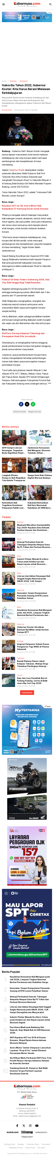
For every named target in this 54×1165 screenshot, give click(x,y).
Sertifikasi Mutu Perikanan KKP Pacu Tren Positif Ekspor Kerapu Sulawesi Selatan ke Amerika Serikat (31, 1061)
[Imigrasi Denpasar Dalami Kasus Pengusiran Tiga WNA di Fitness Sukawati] (8, 646)
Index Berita (27, 693)
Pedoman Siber (33, 1144)
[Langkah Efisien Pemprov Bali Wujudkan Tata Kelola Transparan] (14, 465)
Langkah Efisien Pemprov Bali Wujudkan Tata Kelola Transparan (14, 478)
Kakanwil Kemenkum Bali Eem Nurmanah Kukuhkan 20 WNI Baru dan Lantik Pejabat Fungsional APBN (39, 505)
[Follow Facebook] (17, 1125)
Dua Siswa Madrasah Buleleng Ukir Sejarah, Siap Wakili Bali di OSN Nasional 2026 (30, 1030)
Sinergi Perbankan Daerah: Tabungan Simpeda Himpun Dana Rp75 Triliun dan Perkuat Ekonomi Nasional (34, 546)
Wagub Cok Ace (34, 412)
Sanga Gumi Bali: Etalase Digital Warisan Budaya (40, 476)
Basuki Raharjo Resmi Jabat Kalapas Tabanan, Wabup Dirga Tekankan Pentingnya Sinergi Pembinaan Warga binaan (32, 665)
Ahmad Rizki (7, 110)
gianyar (20, 522)
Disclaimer (46, 1144)
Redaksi (21, 1144)
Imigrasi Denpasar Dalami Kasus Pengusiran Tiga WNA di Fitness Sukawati (33, 646)
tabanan (20, 658)
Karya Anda (30, 1148)
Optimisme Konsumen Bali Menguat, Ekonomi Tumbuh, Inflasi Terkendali (39, 450)
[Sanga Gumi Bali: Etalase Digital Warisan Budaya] (40, 465)
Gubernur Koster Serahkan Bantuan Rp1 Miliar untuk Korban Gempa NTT (33, 629)
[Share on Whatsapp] (33, 404)
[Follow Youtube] (37, 1125)
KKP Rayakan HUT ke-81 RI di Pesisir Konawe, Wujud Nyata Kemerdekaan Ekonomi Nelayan (28, 1040)
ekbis (19, 539)
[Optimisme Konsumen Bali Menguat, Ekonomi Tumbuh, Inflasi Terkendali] (40, 437)
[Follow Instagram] (30, 1125)
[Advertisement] (27, 50)
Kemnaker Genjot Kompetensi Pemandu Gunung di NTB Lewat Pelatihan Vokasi (32, 595)
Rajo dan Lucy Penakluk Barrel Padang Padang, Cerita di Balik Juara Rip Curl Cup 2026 (32, 680)
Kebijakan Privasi (16, 1148)
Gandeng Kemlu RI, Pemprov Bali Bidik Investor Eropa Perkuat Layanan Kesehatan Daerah (29, 1071)
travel (19, 675)
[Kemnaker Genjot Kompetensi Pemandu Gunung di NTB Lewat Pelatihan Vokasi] (8, 595)
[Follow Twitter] (24, 1125)
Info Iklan (41, 1148)
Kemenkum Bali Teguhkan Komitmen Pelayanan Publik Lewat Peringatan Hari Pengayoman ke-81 (13, 505)
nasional (20, 590)
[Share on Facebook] (21, 404)
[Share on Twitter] (27, 404)
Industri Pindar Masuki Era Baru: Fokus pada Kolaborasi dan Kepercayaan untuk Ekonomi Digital (33, 563)
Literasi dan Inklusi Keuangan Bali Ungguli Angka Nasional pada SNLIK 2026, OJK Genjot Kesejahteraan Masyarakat (33, 580)
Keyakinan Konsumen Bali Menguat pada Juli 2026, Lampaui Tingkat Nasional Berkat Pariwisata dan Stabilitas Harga (34, 614)
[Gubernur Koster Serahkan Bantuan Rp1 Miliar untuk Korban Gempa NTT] (8, 629)
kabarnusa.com (26, 1153)
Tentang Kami (9, 1144)
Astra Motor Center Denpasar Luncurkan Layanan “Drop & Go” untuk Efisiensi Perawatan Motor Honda (30, 1050)
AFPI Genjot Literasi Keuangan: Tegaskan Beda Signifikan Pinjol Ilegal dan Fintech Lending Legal (12, 450)
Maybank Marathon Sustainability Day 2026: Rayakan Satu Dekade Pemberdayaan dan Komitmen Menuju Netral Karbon (33, 529)
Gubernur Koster (17, 170)
